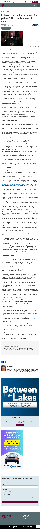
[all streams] (38, 5)
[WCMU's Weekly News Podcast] (20, 397)
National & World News (5, 11)
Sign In (22, 1)
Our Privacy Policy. (24, 498)
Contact (16, 515)
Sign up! (20, 501)
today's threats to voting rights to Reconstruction (25, 313)
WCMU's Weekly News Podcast (20, 418)
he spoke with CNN (31, 211)
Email (3, 484)
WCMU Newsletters (7, 494)
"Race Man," (15, 238)
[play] (3, 5)
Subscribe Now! (20, 424)
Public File (24, 518)
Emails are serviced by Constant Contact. (16, 498)
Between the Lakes (7, 491)
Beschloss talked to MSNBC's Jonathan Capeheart (12, 184)
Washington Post (9, 61)
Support (32, 515)
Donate (35, 1)
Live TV (29, 1)
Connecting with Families (8, 492)
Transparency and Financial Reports (26, 516)
